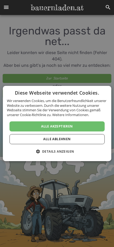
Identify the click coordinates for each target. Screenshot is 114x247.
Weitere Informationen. (70, 114)
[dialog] (57, 123)
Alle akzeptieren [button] (57, 126)
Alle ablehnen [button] (57, 139)
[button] (6, 7)
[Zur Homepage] (57, 7)
